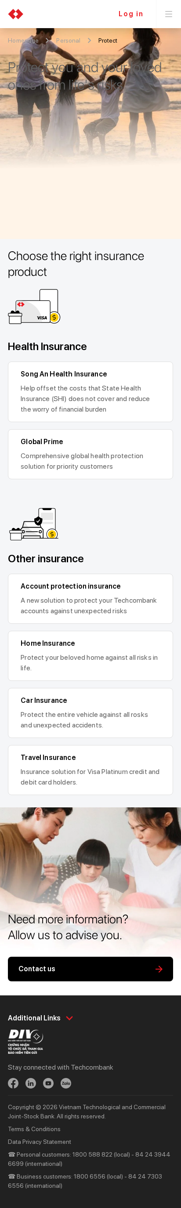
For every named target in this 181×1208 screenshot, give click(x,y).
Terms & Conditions (34, 1128)
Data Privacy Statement (39, 1141)
